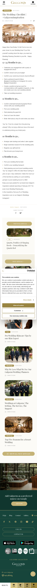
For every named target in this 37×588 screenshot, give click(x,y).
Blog (10, 515)
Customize (17, 310)
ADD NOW (19, 504)
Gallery (26, 515)
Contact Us (18, 534)
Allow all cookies (18, 305)
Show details (27, 300)
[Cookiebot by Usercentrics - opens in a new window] (27, 271)
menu (4, 4)
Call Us (18, 529)
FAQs (4, 515)
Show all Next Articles (20, 454)
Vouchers (33, 4)
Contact (18, 515)
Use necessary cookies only (18, 316)
